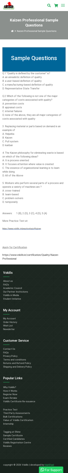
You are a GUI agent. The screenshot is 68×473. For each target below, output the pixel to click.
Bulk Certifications (12, 416)
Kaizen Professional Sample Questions (36, 31)
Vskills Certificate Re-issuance (19, 401)
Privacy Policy (10, 356)
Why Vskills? (9, 387)
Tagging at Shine (12, 431)
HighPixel (49, 464)
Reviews (7, 446)
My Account (9, 318)
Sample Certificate (13, 435)
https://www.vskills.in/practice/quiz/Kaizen (21, 228)
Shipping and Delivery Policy (17, 366)
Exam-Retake (10, 398)
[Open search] (49, 5)
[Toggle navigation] (63, 5)
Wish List (8, 325)
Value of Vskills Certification (18, 420)
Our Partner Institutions (15, 291)
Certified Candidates (14, 439)
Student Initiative (12, 298)
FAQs (6, 352)
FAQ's (6, 284)
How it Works (10, 390)
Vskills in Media (11, 295)
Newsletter (9, 329)
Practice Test (10, 409)
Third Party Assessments (16, 413)
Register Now (10, 394)
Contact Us (9, 349)
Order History (10, 322)
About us (8, 281)
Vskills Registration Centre (17, 442)
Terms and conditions (14, 359)
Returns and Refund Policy (17, 363)
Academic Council (12, 288)
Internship (8, 423)
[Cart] (56, 5)
